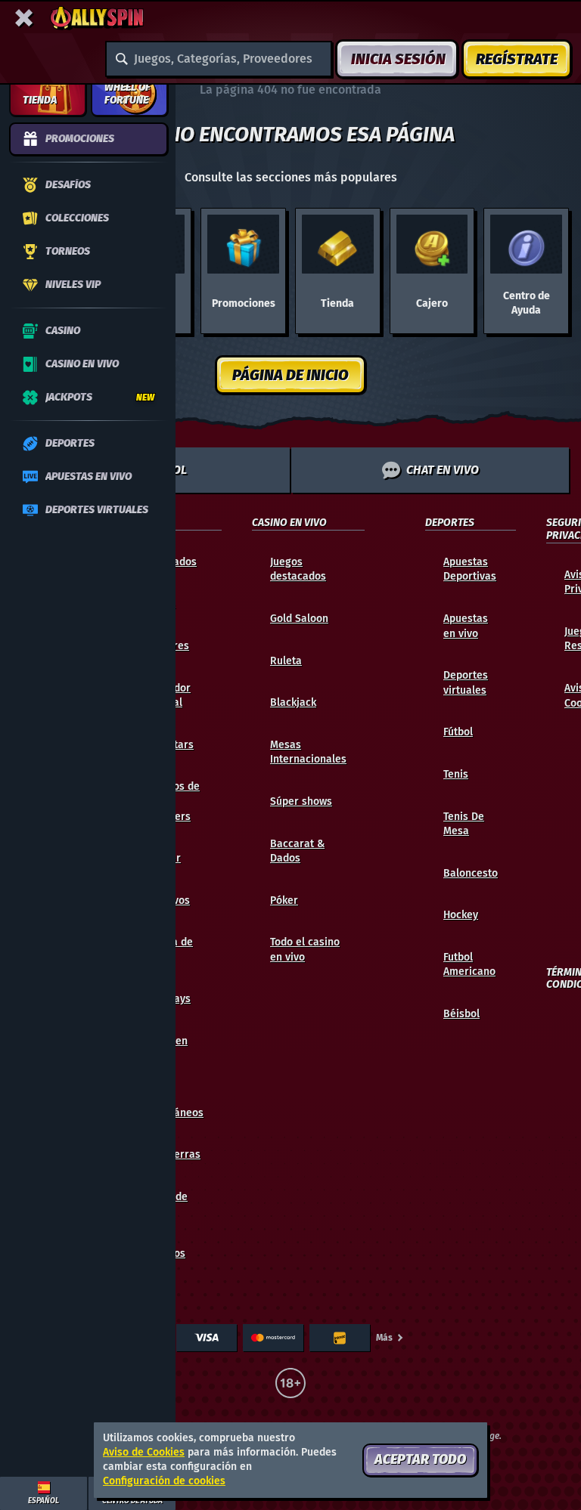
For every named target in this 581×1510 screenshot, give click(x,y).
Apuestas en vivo (465, 626)
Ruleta (286, 660)
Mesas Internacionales (308, 752)
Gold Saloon (299, 618)
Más (384, 1337)
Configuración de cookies (164, 1481)
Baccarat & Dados (297, 851)
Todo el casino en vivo (305, 950)
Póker (284, 900)
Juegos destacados (298, 569)
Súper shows (301, 801)
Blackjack (293, 702)
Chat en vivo (442, 470)
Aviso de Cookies (144, 1452)
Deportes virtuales (465, 683)
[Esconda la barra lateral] (24, 18)
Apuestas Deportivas (469, 569)
